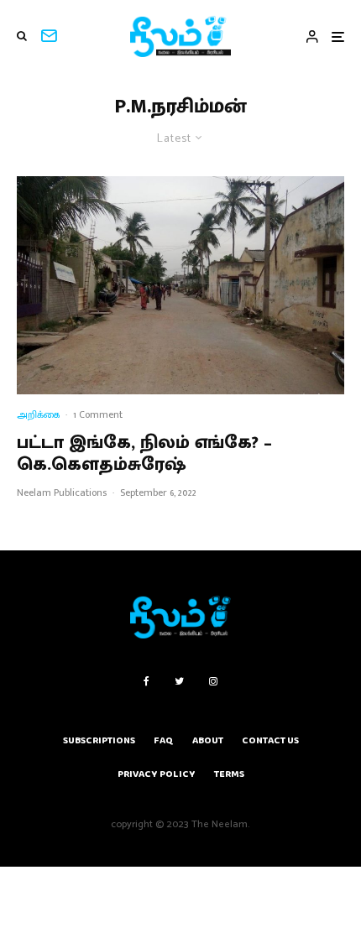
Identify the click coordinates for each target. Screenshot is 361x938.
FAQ (164, 740)
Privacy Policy (157, 774)
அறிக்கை (38, 415)
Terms (229, 774)
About (207, 740)
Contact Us (270, 740)
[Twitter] (179, 681)
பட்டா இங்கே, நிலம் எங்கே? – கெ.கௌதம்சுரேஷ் (144, 454)
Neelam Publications (62, 492)
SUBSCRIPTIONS (99, 740)
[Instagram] (213, 681)
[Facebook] (146, 681)
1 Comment (98, 414)
